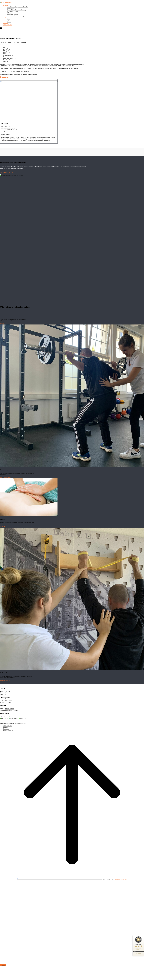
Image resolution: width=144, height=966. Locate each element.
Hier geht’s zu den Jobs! (121, 879)
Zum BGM (3, 323)
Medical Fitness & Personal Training (16, 10)
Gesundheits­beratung (12, 14)
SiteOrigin (23, 723)
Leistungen (6, 5)
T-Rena (9, 13)
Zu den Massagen (4, 526)
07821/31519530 (7, 25)
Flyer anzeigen (4, 77)
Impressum (6, 729)
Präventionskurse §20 (12, 11)
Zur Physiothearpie (5, 680)
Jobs (8, 20)
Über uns (5, 23)
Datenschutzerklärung (9, 730)
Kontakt (9, 22)
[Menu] (1, 29)
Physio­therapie (10, 8)
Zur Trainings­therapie (5, 477)
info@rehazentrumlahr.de (11, 710)
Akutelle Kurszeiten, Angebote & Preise (17, 7)
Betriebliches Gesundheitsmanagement (17, 16)
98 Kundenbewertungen (138, 951)
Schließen (3, 965)
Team (4, 17)
